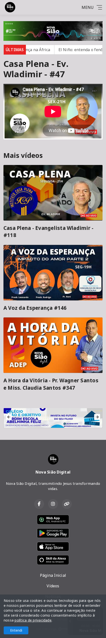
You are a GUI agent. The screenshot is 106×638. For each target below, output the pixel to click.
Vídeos (53, 586)
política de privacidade (33, 620)
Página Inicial (53, 575)
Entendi (16, 630)
